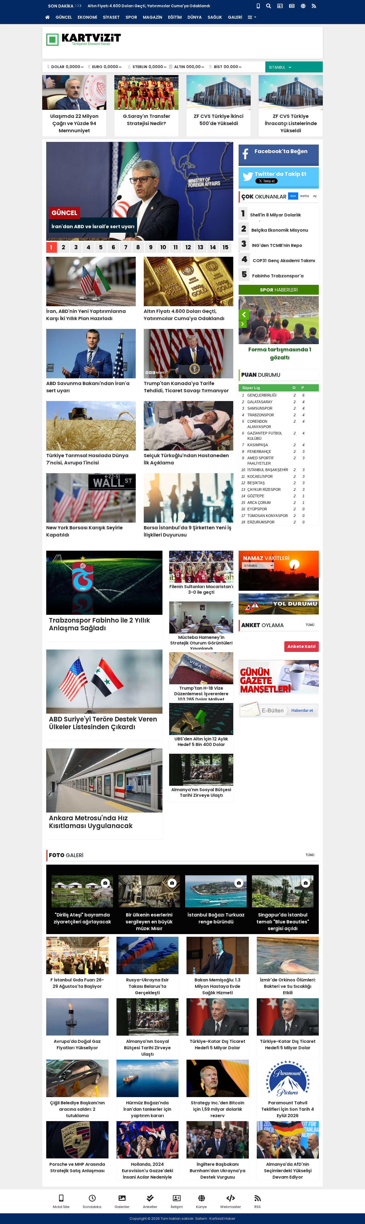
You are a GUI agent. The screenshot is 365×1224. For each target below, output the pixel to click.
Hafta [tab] (304, 196)
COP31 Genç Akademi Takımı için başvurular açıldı (277, 262)
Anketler (150, 1206)
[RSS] (314, 5)
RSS (257, 1206)
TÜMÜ (309, 625)
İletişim (177, 1206)
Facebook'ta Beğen (281, 151)
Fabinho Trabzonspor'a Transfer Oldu (271, 277)
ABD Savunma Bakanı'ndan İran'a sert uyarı (130, 6)
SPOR (131, 17)
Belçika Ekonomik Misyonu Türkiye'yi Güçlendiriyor (273, 232)
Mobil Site (61, 1206)
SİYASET (111, 17)
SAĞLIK (215, 17)
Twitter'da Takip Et (280, 174)
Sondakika (92, 1206)
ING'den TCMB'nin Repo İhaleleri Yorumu (270, 247)
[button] (252, 17)
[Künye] (303, 5)
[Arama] (268, 5)
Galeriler (122, 1206)
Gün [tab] (293, 196)
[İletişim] (280, 5)
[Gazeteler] (291, 5)
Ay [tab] (315, 196)
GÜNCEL (64, 17)
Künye (201, 1206)
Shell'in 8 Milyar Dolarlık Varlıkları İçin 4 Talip (270, 216)
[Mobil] (258, 5)
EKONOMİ (87, 17)
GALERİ (235, 17)
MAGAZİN (152, 17)
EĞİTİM (175, 17)
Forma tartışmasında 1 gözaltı (278, 353)
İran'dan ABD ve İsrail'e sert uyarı (93, 226)
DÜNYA (195, 17)
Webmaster (230, 1206)
